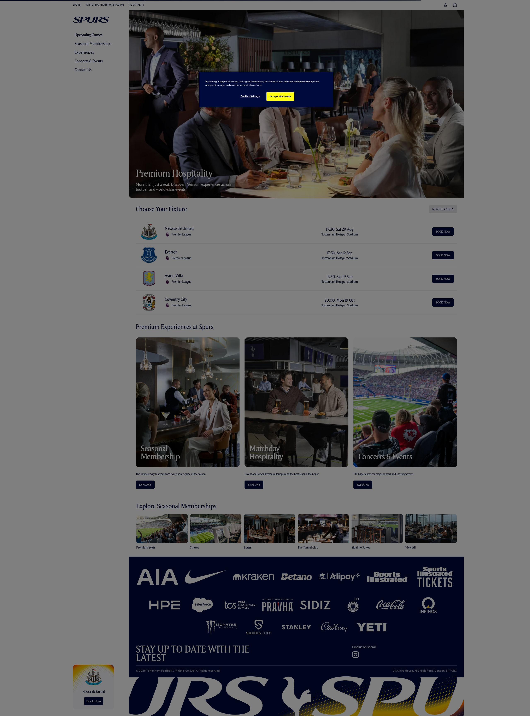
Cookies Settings (250, 96)
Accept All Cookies (280, 96)
